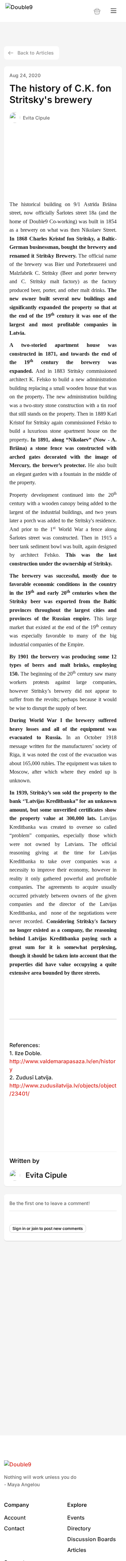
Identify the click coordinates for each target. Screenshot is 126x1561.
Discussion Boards (91, 1539)
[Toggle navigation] (114, 11)
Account (15, 1517)
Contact (14, 1528)
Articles (76, 1550)
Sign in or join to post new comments (47, 1228)
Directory (79, 1528)
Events (76, 1517)
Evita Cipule (36, 118)
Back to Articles (35, 53)
